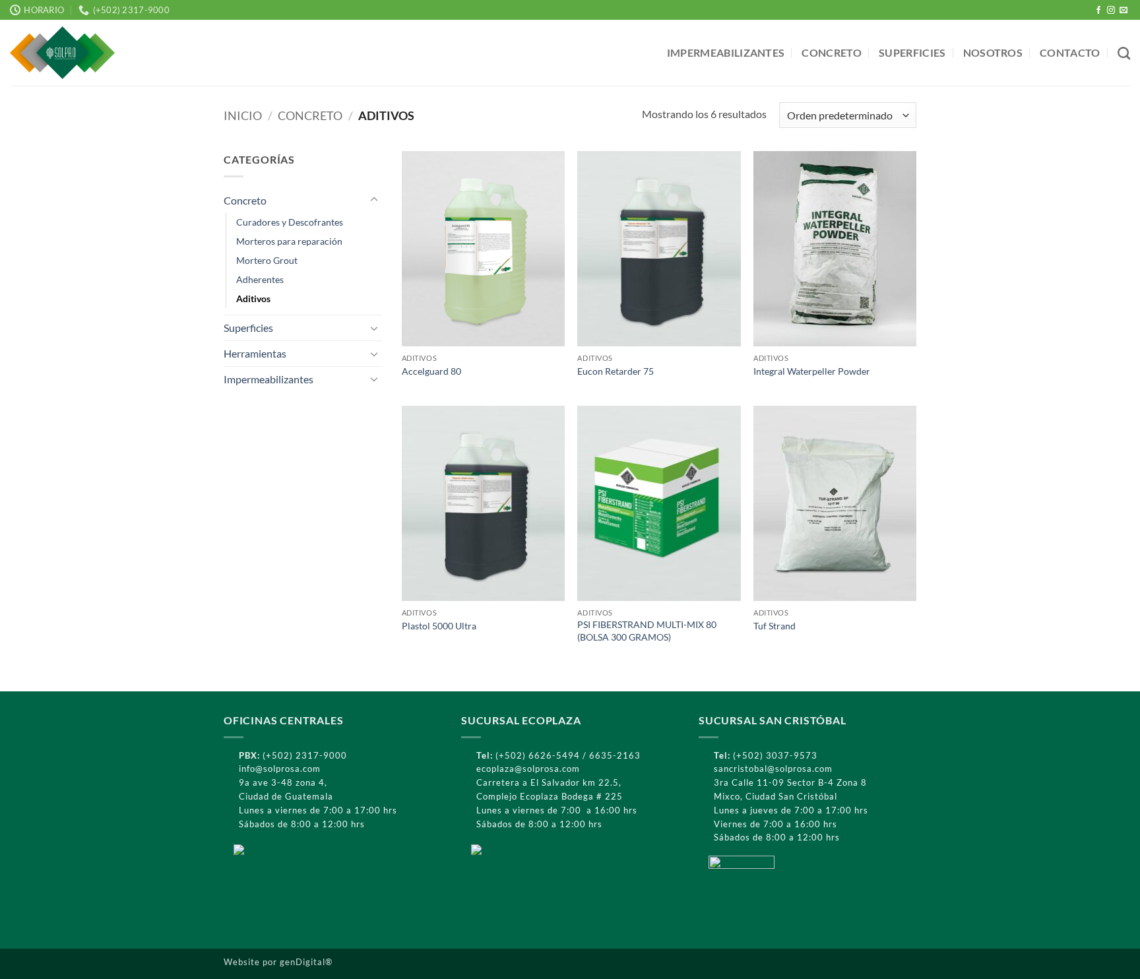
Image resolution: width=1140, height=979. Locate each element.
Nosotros (993, 52)
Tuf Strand (774, 625)
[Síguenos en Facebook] (1098, 10)
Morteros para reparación (289, 241)
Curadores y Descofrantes (289, 222)
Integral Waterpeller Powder (811, 371)
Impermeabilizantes (726, 52)
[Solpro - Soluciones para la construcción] (85, 53)
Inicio (243, 115)
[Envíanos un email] (1123, 10)
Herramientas (255, 353)
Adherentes (260, 279)
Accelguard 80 (431, 371)
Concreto (832, 52)
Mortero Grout (267, 260)
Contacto (1070, 52)
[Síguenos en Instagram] (1111, 10)
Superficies (912, 52)
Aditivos (253, 298)
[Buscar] (1124, 53)
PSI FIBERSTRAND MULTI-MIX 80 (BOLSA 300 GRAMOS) (646, 631)
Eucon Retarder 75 (615, 371)
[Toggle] (374, 200)
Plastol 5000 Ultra (439, 625)
